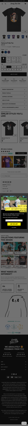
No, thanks (14, 227)
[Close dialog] (26, 197)
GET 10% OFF (14, 224)
